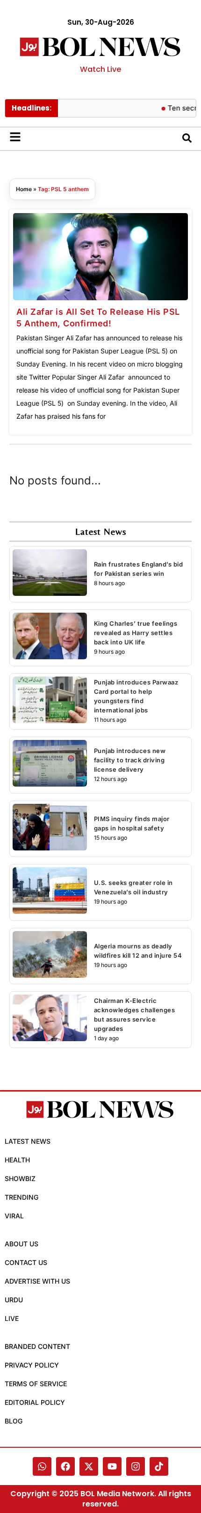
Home (24, 189)
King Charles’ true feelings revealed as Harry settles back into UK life (136, 633)
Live (12, 1318)
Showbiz (20, 1178)
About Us (21, 1244)
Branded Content (37, 1346)
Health (17, 1160)
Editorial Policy (35, 1402)
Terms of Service (36, 1384)
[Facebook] (65, 1466)
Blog (13, 1421)
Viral (14, 1216)
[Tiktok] (159, 1466)
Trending (21, 1197)
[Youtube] (112, 1466)
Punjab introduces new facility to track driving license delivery (130, 760)
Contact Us (26, 1262)
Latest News (27, 1141)
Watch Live (100, 69)
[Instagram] (135, 1466)
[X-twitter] (88, 1466)
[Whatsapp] (42, 1466)
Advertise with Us (37, 1281)
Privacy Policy (32, 1365)
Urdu (14, 1300)
